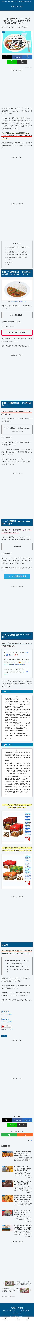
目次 (14, 243)
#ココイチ (24, 662)
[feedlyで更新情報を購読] (9, 1134)
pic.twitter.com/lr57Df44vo (17, 665)
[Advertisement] (17, 88)
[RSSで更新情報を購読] (25, 1134)
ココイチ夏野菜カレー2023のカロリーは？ (17, 254)
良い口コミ (10, 259)
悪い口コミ (10, 262)
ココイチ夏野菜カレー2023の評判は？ (16, 257)
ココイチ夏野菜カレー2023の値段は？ (16, 252)
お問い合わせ (25, 1310)
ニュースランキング (7, 1029)
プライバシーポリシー (9, 1310)
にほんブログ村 (6, 1014)
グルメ (5, 1036)
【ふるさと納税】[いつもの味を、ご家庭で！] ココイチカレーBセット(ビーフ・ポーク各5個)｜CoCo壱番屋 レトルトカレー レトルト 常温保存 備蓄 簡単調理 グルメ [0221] (28, 823)
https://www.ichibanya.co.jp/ (18, 301)
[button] (22, 62)
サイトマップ (17, 1313)
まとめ (7, 265)
